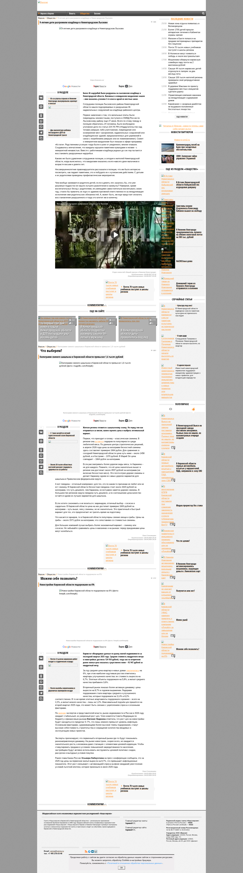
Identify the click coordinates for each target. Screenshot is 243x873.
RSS (86, 851)
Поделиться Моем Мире (41, 106)
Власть (72, 13)
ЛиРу (95, 851)
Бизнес (97, 13)
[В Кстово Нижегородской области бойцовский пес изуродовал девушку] (167, 184)
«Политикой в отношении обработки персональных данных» (135, 863)
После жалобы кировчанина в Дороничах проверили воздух (61, 689)
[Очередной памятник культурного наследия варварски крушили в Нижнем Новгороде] (167, 261)
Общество (84, 13)
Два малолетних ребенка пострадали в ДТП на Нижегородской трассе (59, 132)
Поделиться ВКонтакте (41, 97)
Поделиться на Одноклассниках (41, 115)
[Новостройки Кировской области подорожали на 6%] (167, 649)
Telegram (89, 851)
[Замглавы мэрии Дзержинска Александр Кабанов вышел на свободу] (167, 208)
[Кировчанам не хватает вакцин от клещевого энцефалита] (167, 590)
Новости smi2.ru (182, 140)
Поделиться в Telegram (41, 132)
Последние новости (182, 19)
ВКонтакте (92, 851)
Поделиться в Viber (41, 127)
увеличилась (132, 670)
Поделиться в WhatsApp (41, 121)
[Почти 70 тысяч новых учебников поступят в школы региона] (112, 290)
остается (99, 441)
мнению (62, 713)
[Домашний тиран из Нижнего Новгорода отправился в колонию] (167, 286)
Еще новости (182, 116)
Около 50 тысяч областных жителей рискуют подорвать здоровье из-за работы (60, 467)
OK (121, 868)
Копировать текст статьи (41, 138)
